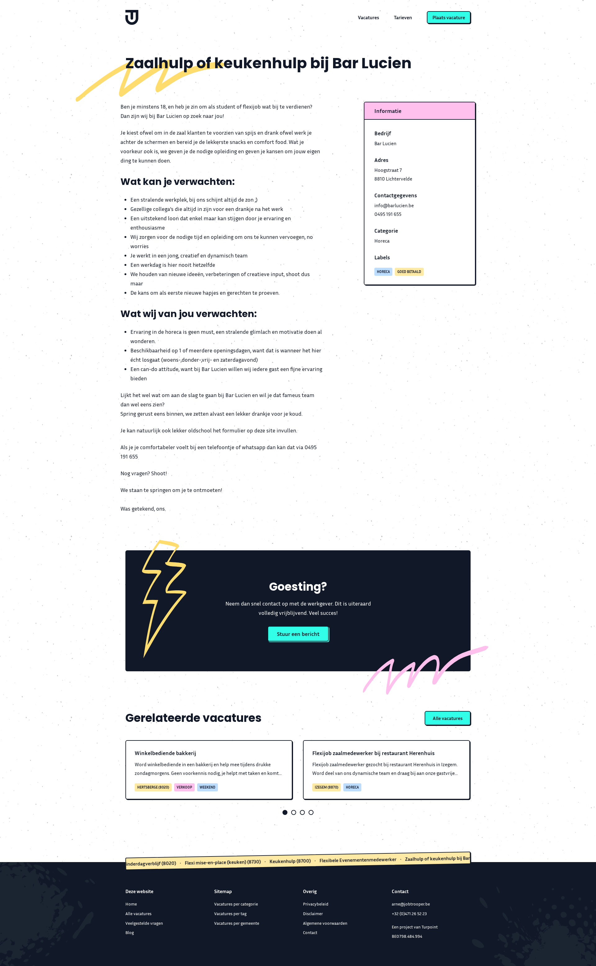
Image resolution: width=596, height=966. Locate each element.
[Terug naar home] (131, 17)
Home (131, 903)
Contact (310, 932)
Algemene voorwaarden (325, 923)
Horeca (382, 241)
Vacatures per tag (230, 913)
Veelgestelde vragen (144, 923)
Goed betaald (409, 271)
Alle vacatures (448, 718)
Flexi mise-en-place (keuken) (197, 862)
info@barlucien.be (394, 205)
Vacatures (368, 17)
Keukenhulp (264, 861)
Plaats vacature (448, 17)
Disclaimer (313, 913)
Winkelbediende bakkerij (165, 752)
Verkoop (184, 787)
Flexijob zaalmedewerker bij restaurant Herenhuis (373, 752)
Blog (129, 932)
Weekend (207, 787)
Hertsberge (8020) (153, 787)
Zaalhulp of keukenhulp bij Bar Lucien (426, 858)
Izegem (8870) (326, 787)
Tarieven (403, 17)
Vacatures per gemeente (236, 923)
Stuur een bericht (298, 633)
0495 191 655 (387, 214)
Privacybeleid (315, 903)
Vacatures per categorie (236, 903)
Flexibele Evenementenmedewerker (331, 860)
